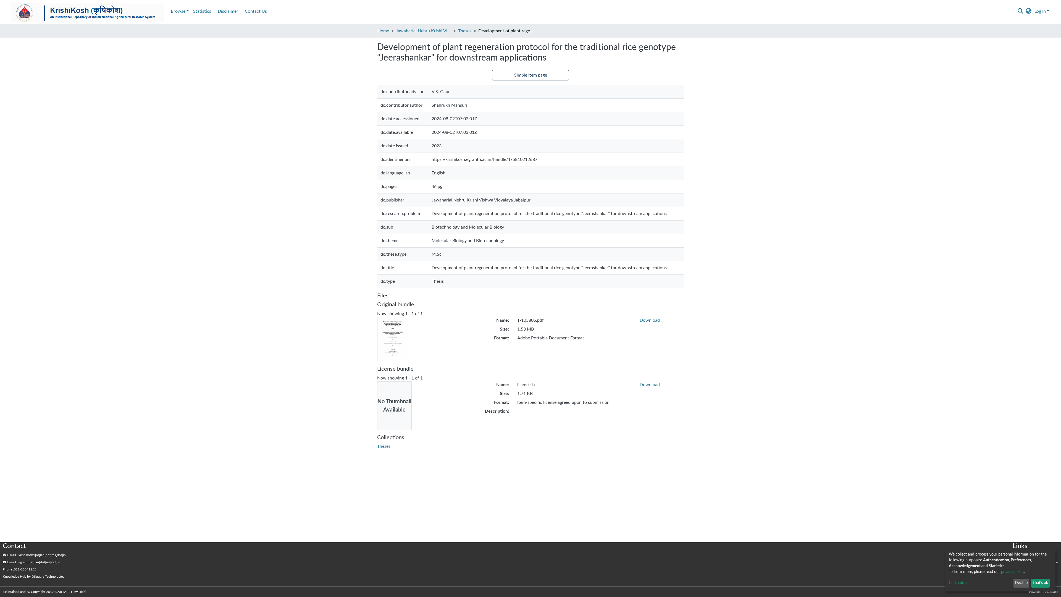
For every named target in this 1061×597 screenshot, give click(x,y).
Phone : (8, 569)
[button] (1028, 11)
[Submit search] (1020, 11)
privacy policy (1012, 572)
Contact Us (256, 11)
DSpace (1052, 591)
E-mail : (12, 555)
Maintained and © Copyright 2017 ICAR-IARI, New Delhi (45, 591)
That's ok (1040, 583)
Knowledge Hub (14, 576)
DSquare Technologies (47, 576)
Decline (1021, 583)
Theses (464, 31)
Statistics (202, 11)
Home (383, 31)
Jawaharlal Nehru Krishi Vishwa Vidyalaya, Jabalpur (423, 31)
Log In (1040, 11)
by (33, 576)
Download (650, 320)
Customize (958, 583)
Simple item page (530, 75)
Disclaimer (228, 11)
